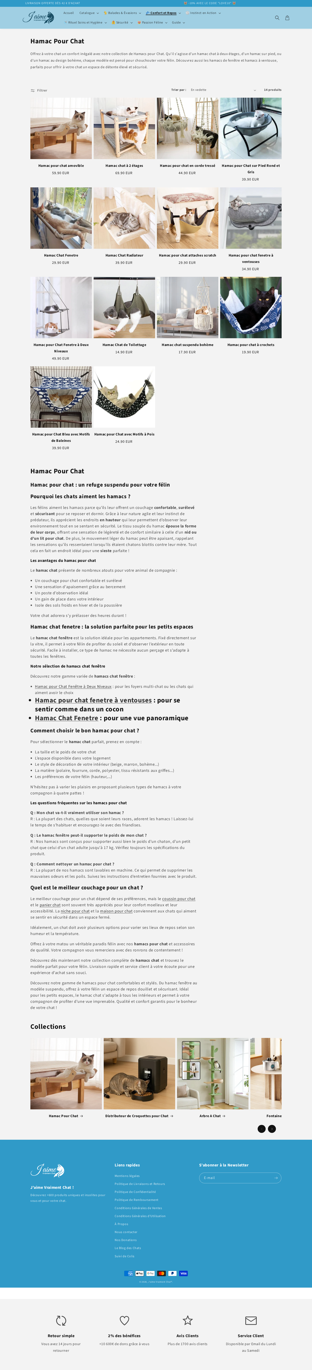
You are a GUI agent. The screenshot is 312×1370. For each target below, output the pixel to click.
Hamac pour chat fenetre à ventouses (251, 258)
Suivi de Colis (124, 1256)
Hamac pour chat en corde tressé (187, 165)
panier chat (50, 905)
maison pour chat (116, 911)
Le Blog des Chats (128, 1248)
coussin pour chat (178, 899)
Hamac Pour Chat (63, 1116)
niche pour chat (75, 911)
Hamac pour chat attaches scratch (187, 255)
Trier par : (178, 90)
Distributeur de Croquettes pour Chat (137, 1116)
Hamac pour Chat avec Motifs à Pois (124, 434)
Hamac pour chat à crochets (251, 344)
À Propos (121, 1224)
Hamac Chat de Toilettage (124, 344)
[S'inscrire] (276, 1178)
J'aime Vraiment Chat (159, 1282)
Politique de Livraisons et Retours (140, 1184)
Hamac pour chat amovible (61, 165)
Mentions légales (127, 1176)
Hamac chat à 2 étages (124, 165)
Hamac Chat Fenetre (61, 255)
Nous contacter (126, 1232)
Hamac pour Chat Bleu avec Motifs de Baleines (61, 437)
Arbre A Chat (210, 1116)
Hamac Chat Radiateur (124, 255)
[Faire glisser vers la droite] (272, 1129)
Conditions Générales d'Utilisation (140, 1216)
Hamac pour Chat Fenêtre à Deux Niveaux (73, 686)
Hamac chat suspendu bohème (188, 344)
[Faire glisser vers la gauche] (262, 1129)
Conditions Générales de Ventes (138, 1208)
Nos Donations (126, 1240)
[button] (89, 13)
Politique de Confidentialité (135, 1192)
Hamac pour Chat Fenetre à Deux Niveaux (61, 348)
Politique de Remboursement (137, 1200)
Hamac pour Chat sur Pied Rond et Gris (251, 169)
